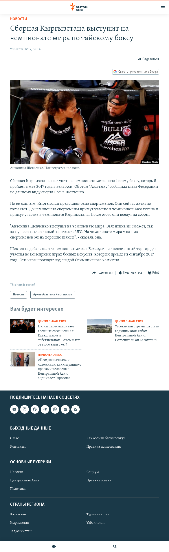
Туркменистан (98, 514)
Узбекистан (95, 523)
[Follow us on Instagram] (24, 409)
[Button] (148, 59)
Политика (18, 489)
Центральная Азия (52, 321)
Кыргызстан (19, 523)
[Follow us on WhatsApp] (55, 409)
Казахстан (18, 514)
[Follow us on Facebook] (35, 409)
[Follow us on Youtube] (14, 409)
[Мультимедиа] (54, 546)
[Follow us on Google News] (65, 409)
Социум (92, 472)
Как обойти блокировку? (105, 438)
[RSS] (75, 409)
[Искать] (114, 546)
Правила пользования (103, 447)
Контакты (18, 447)
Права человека (50, 355)
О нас (14, 438)
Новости (18, 19)
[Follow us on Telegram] (45, 409)
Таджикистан (21, 531)
